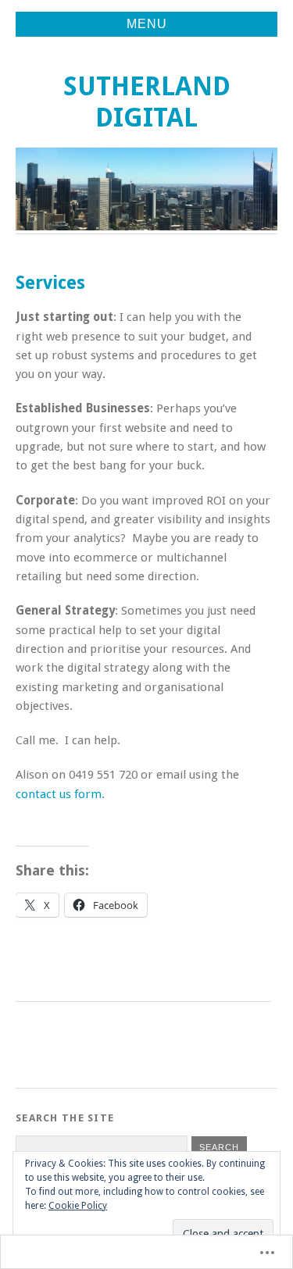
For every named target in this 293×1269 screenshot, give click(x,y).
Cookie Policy (77, 1205)
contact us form (59, 794)
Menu (147, 23)
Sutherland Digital (146, 102)
